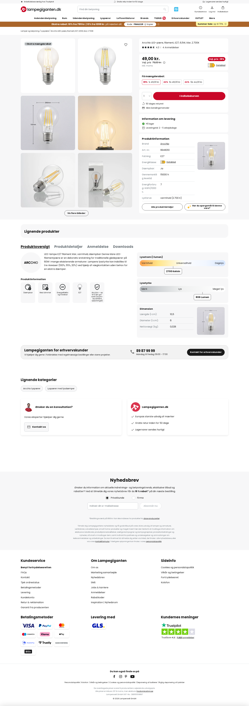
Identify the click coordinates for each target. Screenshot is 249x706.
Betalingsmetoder (31, 587)
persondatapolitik (154, 541)
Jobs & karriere (99, 587)
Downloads (123, 246)
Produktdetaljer (68, 246)
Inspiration (97, 602)
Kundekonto (27, 597)
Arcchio (164, 143)
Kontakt (25, 577)
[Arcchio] (31, 262)
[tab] (35, 246)
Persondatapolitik (72, 682)
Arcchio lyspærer (31, 388)
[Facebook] (116, 676)
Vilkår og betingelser (172, 572)
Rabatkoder (97, 597)
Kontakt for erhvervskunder (206, 352)
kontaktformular (102, 541)
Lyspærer (45, 31)
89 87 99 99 (145, 350)
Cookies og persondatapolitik (177, 567)
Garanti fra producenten (35, 607)
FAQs (24, 572)
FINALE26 (140, 24)
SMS (93, 582)
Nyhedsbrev (98, 577)
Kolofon (165, 582)
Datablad (220, 65)
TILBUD (158, 18)
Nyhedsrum (111, 602)
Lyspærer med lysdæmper (61, 388)
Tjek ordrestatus (30, 582)
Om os (94, 567)
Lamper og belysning (30, 31)
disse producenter (152, 518)
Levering (25, 592)
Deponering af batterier (147, 682)
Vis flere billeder (76, 213)
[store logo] (41, 9)
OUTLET (199, 18)
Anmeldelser (98, 592)
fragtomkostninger (145, 691)
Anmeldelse (98, 246)
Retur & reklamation (32, 602)
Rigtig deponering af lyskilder (171, 682)
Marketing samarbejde (104, 572)
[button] (48, 123)
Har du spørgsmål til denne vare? (207, 207)
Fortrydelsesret (170, 577)
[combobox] (123, 9)
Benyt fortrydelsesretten (36, 567)
